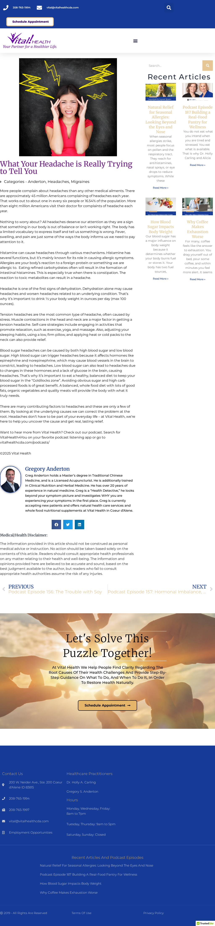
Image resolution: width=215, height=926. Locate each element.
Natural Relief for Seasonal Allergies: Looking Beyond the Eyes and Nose (161, 119)
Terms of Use (81, 913)
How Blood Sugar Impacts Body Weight (160, 226)
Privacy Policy (153, 913)
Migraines (80, 181)
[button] (168, 7)
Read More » (160, 187)
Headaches (58, 181)
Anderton (37, 181)
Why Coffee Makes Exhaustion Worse (197, 229)
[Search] (207, 65)
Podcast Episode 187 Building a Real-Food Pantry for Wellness (198, 117)
